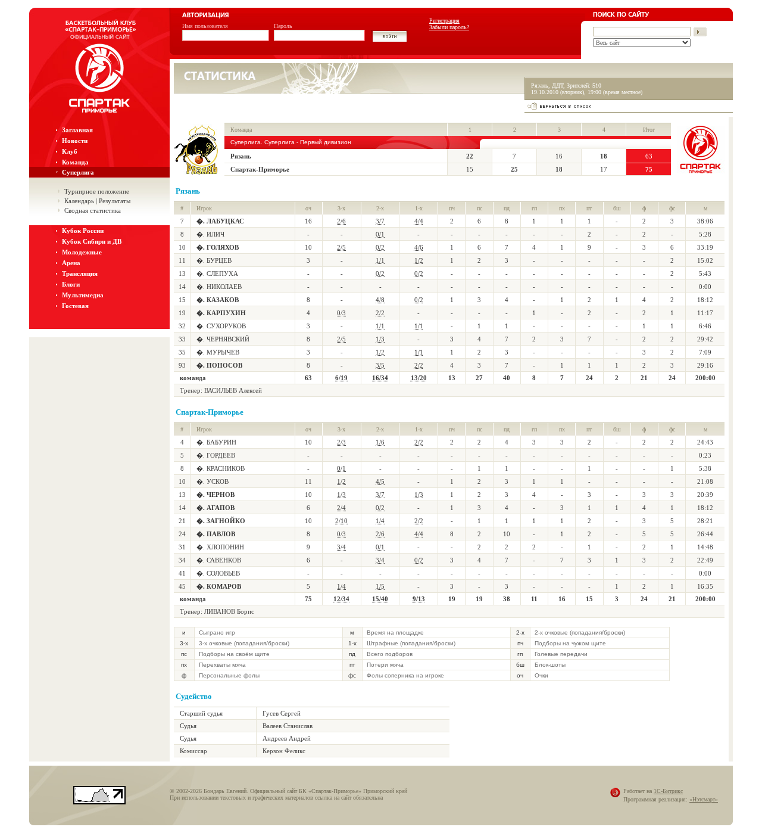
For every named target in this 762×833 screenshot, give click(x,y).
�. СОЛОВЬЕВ (218, 573)
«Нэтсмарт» (703, 799)
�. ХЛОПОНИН (220, 547)
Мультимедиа (83, 295)
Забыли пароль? (449, 27)
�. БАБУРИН (216, 442)
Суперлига (78, 172)
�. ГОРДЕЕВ (215, 455)
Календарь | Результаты (97, 200)
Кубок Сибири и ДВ (91, 241)
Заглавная (77, 129)
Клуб (69, 151)
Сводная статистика (92, 210)
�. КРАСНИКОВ (220, 468)
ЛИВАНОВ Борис (229, 611)
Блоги (71, 284)
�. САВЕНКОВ (218, 560)
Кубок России (83, 230)
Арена (71, 262)
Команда (75, 162)
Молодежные (82, 252)
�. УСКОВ (212, 481)
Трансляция (80, 273)
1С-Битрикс (668, 791)
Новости (75, 140)
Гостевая (75, 305)
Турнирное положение (96, 191)
